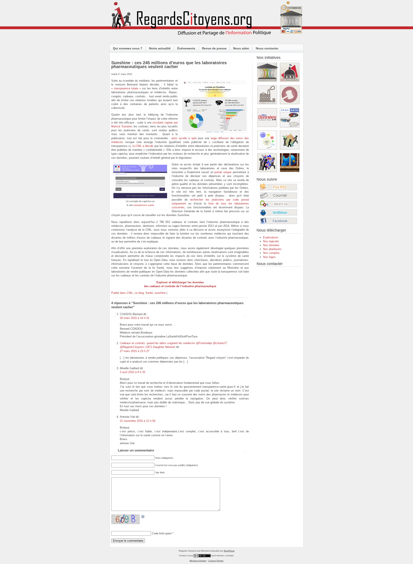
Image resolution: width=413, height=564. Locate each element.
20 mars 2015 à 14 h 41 (134, 318)
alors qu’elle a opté (184, 138)
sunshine (160, 292)
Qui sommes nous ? (127, 48)
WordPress (229, 551)
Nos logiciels (271, 241)
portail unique (222, 172)
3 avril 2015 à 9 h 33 (132, 372)
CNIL (130, 292)
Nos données (271, 245)
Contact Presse (215, 560)
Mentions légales (198, 560)
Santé (149, 292)
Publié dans (119, 292)
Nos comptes (271, 253)
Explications (270, 237)
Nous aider (241, 48)
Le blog (139, 292)
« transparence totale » (126, 88)
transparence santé (143, 205)
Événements (186, 48)
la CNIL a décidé (143, 146)
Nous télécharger (271, 230)
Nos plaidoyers (272, 249)
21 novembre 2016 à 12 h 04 (137, 420)
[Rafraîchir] (143, 516)
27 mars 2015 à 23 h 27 (134, 351)
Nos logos (269, 257)
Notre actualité (160, 48)
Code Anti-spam (162, 533)
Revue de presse (214, 48)
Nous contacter (267, 48)
